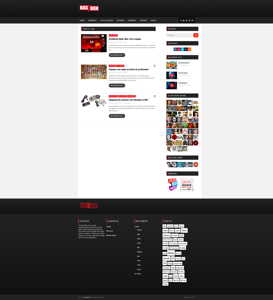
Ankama (181, 226)
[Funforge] (190, 116)
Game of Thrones (167, 240)
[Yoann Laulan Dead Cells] (195, 122)
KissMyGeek (87, 297)
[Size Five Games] (179, 145)
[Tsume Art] (174, 151)
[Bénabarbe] (190, 104)
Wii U (170, 280)
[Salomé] (174, 145)
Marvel (171, 253)
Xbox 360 (176, 280)
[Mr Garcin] (190, 133)
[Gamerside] (174, 166)
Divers (112, 66)
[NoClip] (174, 139)
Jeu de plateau (173, 243)
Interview (180, 240)
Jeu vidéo (165, 248)
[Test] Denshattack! (183, 63)
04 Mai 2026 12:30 (184, 85)
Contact (153, 20)
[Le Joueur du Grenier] (174, 127)
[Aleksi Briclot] (169, 104)
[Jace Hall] (169, 122)
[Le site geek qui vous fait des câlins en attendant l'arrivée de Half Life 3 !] (89, 11)
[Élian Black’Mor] (195, 110)
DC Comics (175, 235)
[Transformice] (169, 151)
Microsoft (178, 253)
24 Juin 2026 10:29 (184, 75)
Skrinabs (139, 252)
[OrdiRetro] (190, 166)
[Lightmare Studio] (185, 127)
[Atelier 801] (185, 104)
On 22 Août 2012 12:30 (116, 103)
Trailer (181, 276)
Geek (175, 240)
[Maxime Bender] (174, 133)
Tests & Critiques (106, 20)
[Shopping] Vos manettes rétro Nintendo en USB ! (129, 99)
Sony (173, 268)
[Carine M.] (169, 110)
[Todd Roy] (190, 145)
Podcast (178, 259)
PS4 (164, 263)
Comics (184, 230)
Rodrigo (170, 263)
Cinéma (178, 231)
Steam (165, 276)
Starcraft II (174, 272)
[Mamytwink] (195, 127)
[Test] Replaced (182, 83)
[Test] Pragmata (183, 73)
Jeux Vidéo (113, 35)
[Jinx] (174, 122)
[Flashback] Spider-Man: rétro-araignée (125, 38)
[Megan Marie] (179, 133)
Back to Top (189, 297)
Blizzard (171, 231)
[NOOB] (179, 139)
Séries (170, 276)
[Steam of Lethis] (185, 145)
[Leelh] (179, 127)
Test (175, 276)
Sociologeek (166, 268)
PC (173, 258)
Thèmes (82, 20)
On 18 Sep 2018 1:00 (115, 42)
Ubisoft (165, 280)
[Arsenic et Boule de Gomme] (179, 104)
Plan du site (109, 231)
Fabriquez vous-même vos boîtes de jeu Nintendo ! (129, 69)
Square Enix (166, 272)
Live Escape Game (174, 248)
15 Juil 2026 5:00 (183, 65)
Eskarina (127, 103)
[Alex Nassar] (174, 104)
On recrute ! (137, 273)
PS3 (183, 259)
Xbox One (183, 280)
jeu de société (183, 244)
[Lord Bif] (190, 127)
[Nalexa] (195, 133)
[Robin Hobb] (169, 145)
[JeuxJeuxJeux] (179, 166)
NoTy (125, 42)
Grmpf (139, 269)
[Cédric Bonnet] (174, 110)
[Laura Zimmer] (169, 127)
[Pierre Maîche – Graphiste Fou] (169, 166)
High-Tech (113, 96)
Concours (143, 20)
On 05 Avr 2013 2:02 (115, 73)
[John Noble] (179, 122)
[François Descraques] (179, 116)
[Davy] (179, 110)
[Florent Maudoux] (174, 116)
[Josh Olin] (185, 122)
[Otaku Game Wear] (195, 166)
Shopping (131, 96)
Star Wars (181, 272)
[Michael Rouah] (185, 133)
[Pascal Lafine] (185, 139)
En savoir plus (117, 55)
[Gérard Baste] (195, 116)
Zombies (165, 284)
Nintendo (166, 258)
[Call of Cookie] (195, 104)
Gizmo (139, 243)
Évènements (132, 20)
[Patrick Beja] (190, 139)
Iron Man (165, 243)
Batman (165, 230)
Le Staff (136, 226)
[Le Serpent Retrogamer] (185, 166)
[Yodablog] (185, 151)
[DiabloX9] (185, 110)
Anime (176, 226)
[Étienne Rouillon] (169, 116)
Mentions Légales (111, 235)
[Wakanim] (179, 151)
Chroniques (92, 20)
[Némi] (169, 139)
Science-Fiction (178, 263)
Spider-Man (180, 268)
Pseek (138, 265)
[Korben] (190, 122)
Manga (164, 253)
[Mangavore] (169, 133)
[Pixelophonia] (195, 139)
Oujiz (138, 234)
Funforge (181, 235)
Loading (182, 248)
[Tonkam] (195, 145)
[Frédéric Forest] (185, 116)
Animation (170, 226)
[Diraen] (190, 110)
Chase (125, 73)
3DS (164, 226)
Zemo (138, 260)
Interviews (120, 20)
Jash (138, 256)
